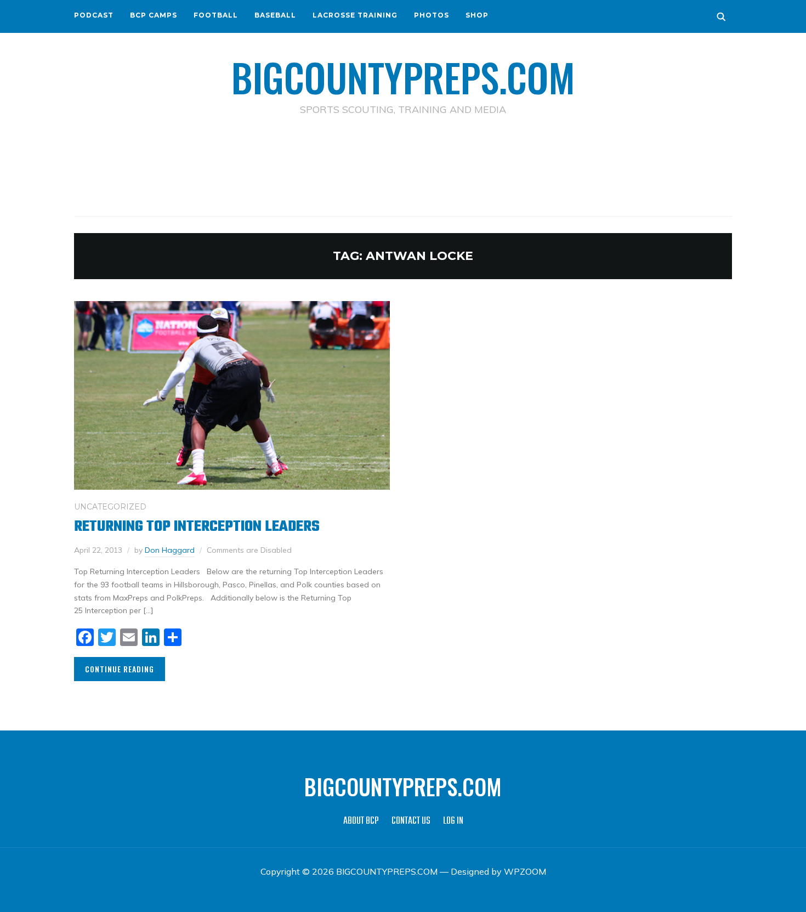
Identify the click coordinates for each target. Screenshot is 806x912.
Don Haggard (170, 550)
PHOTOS (431, 15)
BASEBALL (275, 15)
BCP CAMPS (153, 15)
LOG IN (453, 821)
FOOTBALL (216, 15)
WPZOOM (525, 871)
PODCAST (93, 15)
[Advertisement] (403, 165)
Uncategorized (110, 507)
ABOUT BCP (361, 821)
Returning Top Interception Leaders (197, 527)
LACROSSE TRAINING (355, 15)
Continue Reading (119, 669)
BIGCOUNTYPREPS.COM (403, 76)
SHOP (477, 15)
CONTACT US (410, 821)
